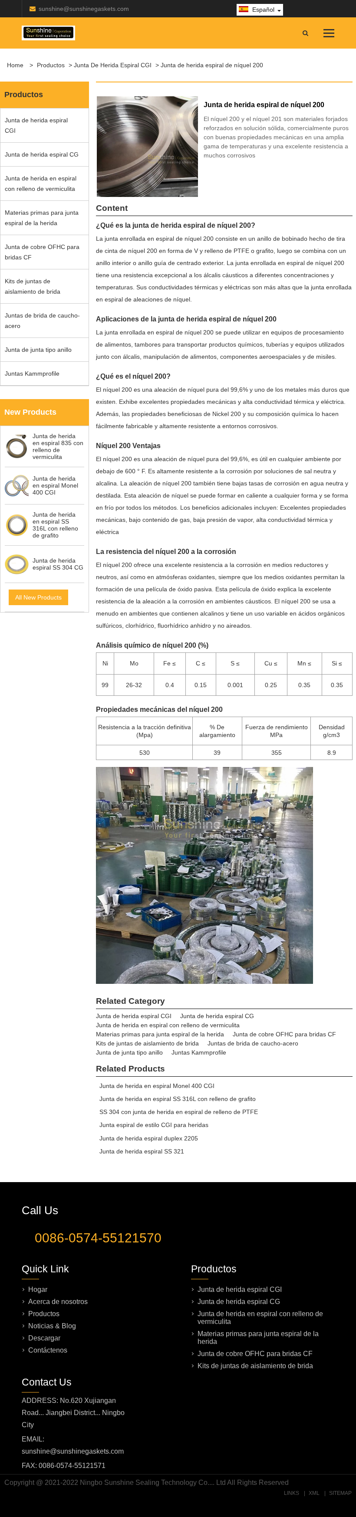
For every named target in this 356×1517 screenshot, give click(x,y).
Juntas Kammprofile (32, 373)
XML (314, 1493)
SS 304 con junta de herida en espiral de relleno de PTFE (178, 1111)
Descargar (44, 1338)
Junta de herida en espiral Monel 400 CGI (156, 1085)
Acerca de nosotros (58, 1301)
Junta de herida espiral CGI (113, 65)
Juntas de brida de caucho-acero (42, 320)
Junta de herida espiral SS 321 (141, 1151)
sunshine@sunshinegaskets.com (84, 8)
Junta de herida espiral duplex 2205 (148, 1138)
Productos (51, 65)
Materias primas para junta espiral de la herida (42, 217)
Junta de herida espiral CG (42, 154)
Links (291, 1493)
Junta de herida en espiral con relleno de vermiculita (40, 183)
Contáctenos (47, 1350)
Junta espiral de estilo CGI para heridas (153, 1124)
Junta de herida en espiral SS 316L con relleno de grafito (177, 1098)
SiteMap (340, 1493)
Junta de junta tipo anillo (38, 349)
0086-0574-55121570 (98, 1238)
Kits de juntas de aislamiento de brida (32, 286)
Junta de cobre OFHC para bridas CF (42, 252)
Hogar (37, 1289)
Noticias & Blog (52, 1326)
